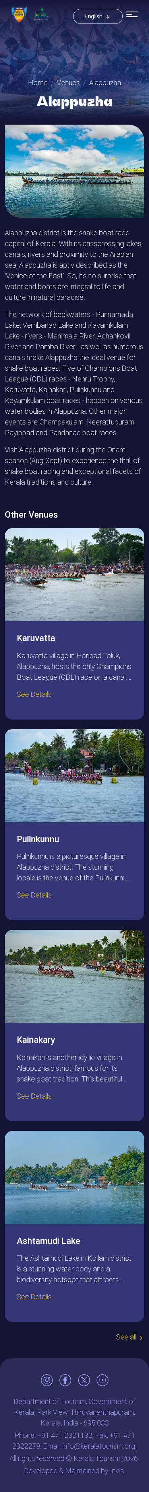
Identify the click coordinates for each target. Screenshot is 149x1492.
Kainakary (36, 1040)
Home (38, 82)
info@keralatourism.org (98, 1446)
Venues (68, 82)
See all (126, 1337)
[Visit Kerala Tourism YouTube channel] (102, 1380)
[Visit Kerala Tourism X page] (84, 1380)
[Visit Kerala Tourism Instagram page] (47, 1380)
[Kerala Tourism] (41, 14)
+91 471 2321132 (64, 1435)
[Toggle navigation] (132, 14)
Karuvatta (36, 638)
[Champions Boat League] (19, 14)
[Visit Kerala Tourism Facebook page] (65, 1380)
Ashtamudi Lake (48, 1241)
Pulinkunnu (38, 839)
